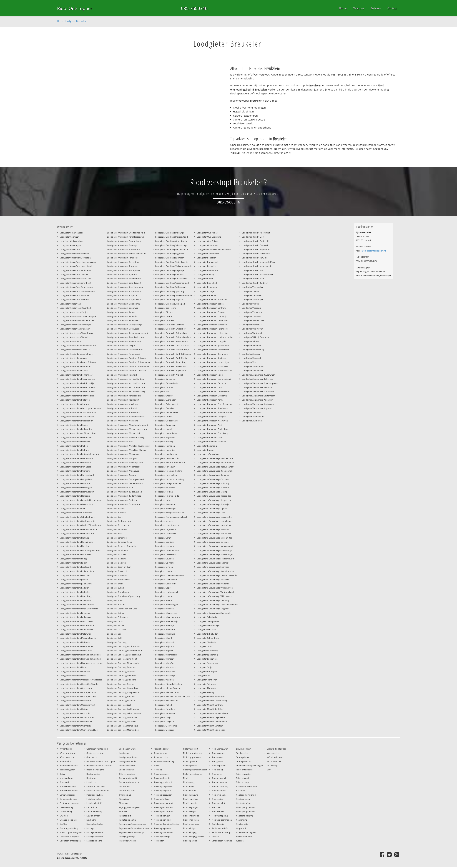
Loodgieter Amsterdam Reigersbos (123, 262)
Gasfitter (63, 824)
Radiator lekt (125, 815)
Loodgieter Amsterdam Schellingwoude (125, 287)
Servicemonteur (243, 748)
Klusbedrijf (91, 819)
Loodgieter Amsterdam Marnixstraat (76, 621)
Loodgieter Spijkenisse (207, 658)
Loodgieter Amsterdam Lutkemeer (75, 617)
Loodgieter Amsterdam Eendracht (75, 483)
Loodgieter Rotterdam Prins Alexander (214, 404)
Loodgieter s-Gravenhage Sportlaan (213, 567)
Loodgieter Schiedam (206, 629)
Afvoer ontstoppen (68, 753)
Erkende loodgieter (68, 819)
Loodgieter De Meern (117, 629)
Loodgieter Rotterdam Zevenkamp (212, 433)
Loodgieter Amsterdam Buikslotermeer (77, 391)
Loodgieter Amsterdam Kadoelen (75, 592)
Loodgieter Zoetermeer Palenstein (257, 399)
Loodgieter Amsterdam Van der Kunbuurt (126, 379)
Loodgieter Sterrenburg (207, 663)
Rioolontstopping (220, 786)
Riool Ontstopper (74, 8)
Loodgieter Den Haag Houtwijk (121, 696)
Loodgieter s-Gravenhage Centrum (212, 479)
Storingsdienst (242, 757)
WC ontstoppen (274, 761)
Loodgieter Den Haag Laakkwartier (123, 709)
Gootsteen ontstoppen (70, 840)
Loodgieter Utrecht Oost (253, 236)
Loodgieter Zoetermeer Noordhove (258, 391)
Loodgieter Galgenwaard (166, 404)
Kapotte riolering (94, 811)
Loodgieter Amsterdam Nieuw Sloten (77, 646)
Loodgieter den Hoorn (165, 307)
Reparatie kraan (161, 753)
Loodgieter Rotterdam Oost (209, 387)
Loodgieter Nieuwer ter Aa (167, 692)
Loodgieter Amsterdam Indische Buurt (77, 571)
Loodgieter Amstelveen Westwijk (75, 337)
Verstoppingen (243, 799)
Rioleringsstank (190, 761)
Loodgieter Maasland (165, 629)
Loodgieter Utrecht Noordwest (256, 232)
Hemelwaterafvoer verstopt (99, 765)
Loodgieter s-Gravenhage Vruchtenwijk (215, 587)
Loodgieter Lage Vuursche (167, 525)
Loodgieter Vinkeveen (252, 295)
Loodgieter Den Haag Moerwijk (169, 232)
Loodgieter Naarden (164, 679)
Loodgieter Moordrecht (166, 667)
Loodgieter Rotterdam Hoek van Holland (215, 337)
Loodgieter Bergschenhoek (119, 542)
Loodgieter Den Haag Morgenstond (171, 236)
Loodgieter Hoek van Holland (168, 470)
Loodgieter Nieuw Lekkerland (168, 684)
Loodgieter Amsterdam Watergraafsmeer (125, 416)
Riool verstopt (218, 753)
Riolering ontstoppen (163, 811)
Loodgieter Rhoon (205, 278)
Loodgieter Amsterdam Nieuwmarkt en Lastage (81, 663)
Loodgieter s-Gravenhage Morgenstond (215, 546)
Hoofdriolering (93, 774)
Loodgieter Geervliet (164, 408)
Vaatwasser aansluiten (246, 786)
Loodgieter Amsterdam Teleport (121, 345)
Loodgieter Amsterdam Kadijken (74, 587)
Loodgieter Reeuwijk (206, 266)
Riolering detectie (162, 778)
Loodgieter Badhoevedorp (119, 521)
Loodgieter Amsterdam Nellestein (75, 642)
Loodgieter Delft (114, 638)
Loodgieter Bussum (116, 604)
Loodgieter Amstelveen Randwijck (75, 324)
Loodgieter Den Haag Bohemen (121, 667)
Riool (185, 778)
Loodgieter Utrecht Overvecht (255, 245)
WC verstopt (272, 765)
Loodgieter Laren (163, 537)
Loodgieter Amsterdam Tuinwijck (122, 374)
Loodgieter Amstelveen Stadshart (75, 328)
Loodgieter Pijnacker (206, 257)
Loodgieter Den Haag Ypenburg (169, 291)
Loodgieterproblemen (129, 757)
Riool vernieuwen (220, 748)
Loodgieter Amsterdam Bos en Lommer (78, 379)
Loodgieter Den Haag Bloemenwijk (123, 663)
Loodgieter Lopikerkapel (166, 592)
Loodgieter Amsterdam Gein (73, 508)
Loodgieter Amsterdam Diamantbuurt (77, 458)
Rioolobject (217, 774)
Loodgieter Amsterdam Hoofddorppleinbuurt (80, 550)
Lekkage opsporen (94, 836)
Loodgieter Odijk (163, 717)
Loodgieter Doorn (163, 316)
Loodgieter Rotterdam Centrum (211, 307)
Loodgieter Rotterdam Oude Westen (213, 391)
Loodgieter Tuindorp (206, 684)
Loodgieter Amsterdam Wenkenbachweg (125, 437)
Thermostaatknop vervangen (249, 765)
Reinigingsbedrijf (127, 836)
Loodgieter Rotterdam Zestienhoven (213, 429)
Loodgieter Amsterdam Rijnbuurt (122, 274)
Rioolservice (217, 799)
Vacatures (240, 790)
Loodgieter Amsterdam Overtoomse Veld (126, 232)
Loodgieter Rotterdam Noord (210, 374)
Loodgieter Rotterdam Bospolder (212, 299)
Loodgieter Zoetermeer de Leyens (257, 379)
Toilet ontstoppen (244, 769)
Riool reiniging (190, 832)
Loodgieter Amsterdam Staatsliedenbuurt (126, 337)
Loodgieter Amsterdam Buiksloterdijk (77, 383)
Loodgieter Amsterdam (70, 341)
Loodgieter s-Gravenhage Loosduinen (214, 525)
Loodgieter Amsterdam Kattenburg (76, 596)
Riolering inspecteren (163, 786)
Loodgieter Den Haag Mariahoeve (122, 725)
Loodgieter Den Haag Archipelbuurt (123, 646)
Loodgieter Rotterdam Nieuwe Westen (214, 370)
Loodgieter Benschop (117, 537)
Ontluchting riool (127, 790)
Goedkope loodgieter (69, 836)
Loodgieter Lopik (163, 587)
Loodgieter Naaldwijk (165, 675)
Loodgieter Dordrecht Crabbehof (170, 328)
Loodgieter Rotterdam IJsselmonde (213, 345)
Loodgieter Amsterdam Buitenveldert (77, 395)
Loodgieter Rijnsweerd (207, 287)
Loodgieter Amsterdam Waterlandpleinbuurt (127, 425)
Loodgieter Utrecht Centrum (210, 704)
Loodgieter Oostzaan (165, 729)
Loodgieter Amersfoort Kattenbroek (76, 266)
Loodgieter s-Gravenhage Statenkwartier (215, 571)
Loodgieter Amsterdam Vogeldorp (122, 404)
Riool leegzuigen (190, 807)
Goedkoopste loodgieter (71, 832)
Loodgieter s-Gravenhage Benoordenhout (216, 462)
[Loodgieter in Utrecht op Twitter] (390, 854)
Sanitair (215, 836)
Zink (269, 769)
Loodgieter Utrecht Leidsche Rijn (212, 721)
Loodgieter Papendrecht (208, 253)
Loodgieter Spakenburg (207, 654)
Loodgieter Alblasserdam (71, 241)
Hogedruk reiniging (95, 769)
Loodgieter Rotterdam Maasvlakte (212, 366)
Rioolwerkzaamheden (222, 819)
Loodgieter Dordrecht (165, 320)
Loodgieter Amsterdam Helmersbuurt (77, 533)
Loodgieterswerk (126, 769)
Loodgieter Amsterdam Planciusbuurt (124, 241)
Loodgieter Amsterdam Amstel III (75, 349)
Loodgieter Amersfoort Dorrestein (75, 257)
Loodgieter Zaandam (251, 354)
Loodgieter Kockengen (165, 508)
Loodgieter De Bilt (115, 621)
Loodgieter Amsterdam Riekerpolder (123, 270)
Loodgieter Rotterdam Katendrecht (213, 349)
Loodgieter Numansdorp (166, 713)
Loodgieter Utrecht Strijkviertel (256, 253)
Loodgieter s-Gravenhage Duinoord (213, 487)
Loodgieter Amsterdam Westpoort (122, 458)
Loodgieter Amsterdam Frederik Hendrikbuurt (81, 500)
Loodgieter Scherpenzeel (208, 621)
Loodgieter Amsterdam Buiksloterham (77, 387)
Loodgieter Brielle (115, 583)
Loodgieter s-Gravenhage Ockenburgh (214, 550)
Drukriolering (66, 811)
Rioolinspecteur (219, 765)
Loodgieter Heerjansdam (166, 454)
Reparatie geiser (161, 748)
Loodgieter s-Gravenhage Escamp (212, 491)
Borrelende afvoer (68, 786)
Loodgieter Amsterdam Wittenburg (123, 470)
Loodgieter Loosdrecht (165, 583)
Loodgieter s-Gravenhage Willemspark (214, 596)
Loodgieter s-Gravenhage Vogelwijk (213, 579)
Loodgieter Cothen (115, 613)
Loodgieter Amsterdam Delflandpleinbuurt (79, 454)
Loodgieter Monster (164, 658)
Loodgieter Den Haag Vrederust (169, 274)
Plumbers (123, 803)
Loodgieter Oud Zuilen (207, 241)
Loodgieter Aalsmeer (69, 236)
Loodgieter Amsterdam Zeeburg (121, 475)
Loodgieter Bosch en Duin (119, 567)
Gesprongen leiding (69, 828)
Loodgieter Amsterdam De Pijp (74, 445)
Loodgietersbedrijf (127, 761)
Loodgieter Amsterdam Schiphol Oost (124, 299)
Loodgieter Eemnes (164, 387)
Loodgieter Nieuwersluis (166, 700)
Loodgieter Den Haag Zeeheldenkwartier (173, 295)
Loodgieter (124, 753)
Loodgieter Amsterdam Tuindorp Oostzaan (126, 370)
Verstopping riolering (246, 794)
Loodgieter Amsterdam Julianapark (76, 583)
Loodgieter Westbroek (252, 333)
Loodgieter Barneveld (117, 529)
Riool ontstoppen (191, 824)
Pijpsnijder (124, 799)
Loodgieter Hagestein (165, 437)
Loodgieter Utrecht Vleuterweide (257, 266)
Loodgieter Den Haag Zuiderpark (170, 303)
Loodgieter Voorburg (251, 307)
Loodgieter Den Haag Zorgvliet (169, 299)
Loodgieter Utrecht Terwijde (254, 257)
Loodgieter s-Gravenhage (208, 454)
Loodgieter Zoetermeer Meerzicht (257, 387)
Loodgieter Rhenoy (205, 274)
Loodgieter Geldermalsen (167, 412)
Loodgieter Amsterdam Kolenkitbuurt (77, 604)
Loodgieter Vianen (250, 291)
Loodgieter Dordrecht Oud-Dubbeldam (173, 354)
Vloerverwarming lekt (246, 832)
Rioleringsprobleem (192, 757)
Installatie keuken (94, 794)
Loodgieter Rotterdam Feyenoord (212, 328)
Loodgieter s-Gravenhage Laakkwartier (214, 517)
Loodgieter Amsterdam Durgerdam (76, 479)
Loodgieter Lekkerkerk (165, 554)
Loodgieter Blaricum (116, 558)
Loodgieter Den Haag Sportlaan (169, 257)
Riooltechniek (218, 811)
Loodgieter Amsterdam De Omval (75, 441)
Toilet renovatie (243, 774)
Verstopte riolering (244, 815)
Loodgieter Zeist (249, 362)
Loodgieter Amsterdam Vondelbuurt (123, 412)
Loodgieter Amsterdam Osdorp (74, 709)
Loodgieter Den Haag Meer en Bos (123, 729)
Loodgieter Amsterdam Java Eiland (75, 575)
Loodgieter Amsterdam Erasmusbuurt (77, 491)
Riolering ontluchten (163, 807)
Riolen (157, 765)
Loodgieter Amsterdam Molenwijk (75, 633)
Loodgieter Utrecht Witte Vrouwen (257, 274)
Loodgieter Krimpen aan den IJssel (171, 517)
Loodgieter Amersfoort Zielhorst (74, 299)
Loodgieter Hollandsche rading (169, 479)
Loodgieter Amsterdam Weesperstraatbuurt (127, 429)
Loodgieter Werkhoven (252, 328)
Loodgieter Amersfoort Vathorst (74, 295)
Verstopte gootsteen (245, 807)
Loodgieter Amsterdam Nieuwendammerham (80, 658)
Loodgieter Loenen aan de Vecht (170, 575)
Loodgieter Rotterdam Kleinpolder (212, 354)
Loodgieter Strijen (205, 667)
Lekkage (90, 828)
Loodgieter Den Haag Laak (119, 704)
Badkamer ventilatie (69, 765)
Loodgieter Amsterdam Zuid (120, 487)
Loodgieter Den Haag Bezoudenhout (124, 654)
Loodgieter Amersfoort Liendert (74, 274)
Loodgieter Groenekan (165, 425)
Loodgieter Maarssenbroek (167, 617)
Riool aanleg (189, 782)
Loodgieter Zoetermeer (252, 370)
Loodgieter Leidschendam (167, 550)
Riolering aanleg (161, 774)
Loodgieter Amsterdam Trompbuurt (123, 354)
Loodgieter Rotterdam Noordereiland (214, 379)
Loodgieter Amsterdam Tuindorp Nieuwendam (128, 366)
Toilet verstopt (242, 782)
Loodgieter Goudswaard (166, 420)
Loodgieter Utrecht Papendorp (256, 249)
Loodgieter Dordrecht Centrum (169, 324)
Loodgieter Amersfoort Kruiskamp (75, 270)
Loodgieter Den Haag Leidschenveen (124, 713)
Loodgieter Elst (162, 391)
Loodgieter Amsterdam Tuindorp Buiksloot (126, 358)
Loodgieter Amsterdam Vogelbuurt (123, 399)
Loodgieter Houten (164, 491)
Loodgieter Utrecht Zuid (253, 278)
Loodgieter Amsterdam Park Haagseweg (125, 236)
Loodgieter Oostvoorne (166, 725)
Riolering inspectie (162, 790)
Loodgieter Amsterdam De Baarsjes (76, 429)
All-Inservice (65, 761)
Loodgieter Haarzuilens (166, 433)
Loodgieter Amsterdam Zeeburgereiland (125, 479)
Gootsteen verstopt (95, 753)
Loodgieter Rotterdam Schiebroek (212, 408)
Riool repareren (190, 840)
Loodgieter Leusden (164, 558)
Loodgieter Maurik (163, 638)
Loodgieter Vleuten (251, 303)
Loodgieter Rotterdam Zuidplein (211, 441)
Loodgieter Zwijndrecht (252, 420)
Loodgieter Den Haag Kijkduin (121, 700)
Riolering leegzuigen (163, 794)
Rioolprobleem (218, 794)
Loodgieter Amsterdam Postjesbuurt (123, 249)
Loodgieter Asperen (116, 508)
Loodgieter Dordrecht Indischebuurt (172, 341)
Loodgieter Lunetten (164, 596)
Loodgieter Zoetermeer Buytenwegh (258, 374)
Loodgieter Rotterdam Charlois (211, 312)
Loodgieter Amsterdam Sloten (121, 312)
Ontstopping (125, 794)
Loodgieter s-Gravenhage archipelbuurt (215, 458)
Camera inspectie (67, 794)
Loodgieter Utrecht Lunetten (210, 725)
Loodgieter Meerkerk (164, 642)
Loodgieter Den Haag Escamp (120, 684)
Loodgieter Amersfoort (70, 249)
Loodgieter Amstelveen (70, 303)
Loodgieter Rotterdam (207, 295)
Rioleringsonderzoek (192, 753)
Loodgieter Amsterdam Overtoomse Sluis (78, 729)
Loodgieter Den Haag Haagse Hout (123, 692)
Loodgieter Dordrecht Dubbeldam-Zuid (173, 337)
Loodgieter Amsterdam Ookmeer (75, 671)
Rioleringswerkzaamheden (195, 769)
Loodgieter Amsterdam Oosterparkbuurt (78, 692)
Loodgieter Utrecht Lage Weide (211, 717)
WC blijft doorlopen (276, 757)
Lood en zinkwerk (127, 748)
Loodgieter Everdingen (165, 399)
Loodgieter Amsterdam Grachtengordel (78, 521)
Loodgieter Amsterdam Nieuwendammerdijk (80, 654)
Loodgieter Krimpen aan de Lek (169, 512)
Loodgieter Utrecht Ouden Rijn (256, 241)
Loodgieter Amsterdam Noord (73, 667)
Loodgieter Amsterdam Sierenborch (123, 303)
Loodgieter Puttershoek (208, 262)
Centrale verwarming (69, 803)
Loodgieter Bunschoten (118, 592)
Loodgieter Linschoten (165, 571)
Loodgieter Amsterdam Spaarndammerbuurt (127, 333)
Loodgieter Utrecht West (253, 270)
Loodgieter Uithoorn (206, 688)
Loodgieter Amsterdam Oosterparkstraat (78, 696)
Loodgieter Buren (115, 600)
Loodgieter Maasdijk (164, 625)
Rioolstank (217, 807)
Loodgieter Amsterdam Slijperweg (122, 307)
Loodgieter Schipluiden (207, 633)
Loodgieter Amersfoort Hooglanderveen (78, 262)
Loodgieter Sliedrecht (206, 642)
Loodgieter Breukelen (75, 21)
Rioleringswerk (190, 765)
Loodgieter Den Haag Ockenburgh (171, 241)
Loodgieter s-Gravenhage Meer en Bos (214, 537)
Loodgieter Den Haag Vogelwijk (169, 270)
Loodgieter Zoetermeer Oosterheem (258, 395)
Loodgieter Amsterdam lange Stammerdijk (79, 608)
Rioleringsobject (190, 748)
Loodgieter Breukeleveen (118, 579)
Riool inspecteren (191, 799)
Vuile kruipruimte (244, 836)
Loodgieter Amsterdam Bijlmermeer (76, 374)
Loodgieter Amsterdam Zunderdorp (123, 504)
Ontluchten (124, 786)
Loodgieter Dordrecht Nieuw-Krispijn (172, 349)
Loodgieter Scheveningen (208, 625)
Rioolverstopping (220, 815)
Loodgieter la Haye (164, 521)
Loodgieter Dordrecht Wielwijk (169, 374)
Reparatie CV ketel (127, 840)
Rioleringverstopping (192, 774)
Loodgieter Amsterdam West (120, 441)
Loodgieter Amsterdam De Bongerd (76, 437)
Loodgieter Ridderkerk (207, 283)
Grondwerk (91, 757)
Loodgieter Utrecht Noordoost (211, 729)
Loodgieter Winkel (250, 341)
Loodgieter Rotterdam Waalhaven (212, 420)
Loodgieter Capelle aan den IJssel (122, 608)
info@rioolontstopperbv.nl (373, 250)
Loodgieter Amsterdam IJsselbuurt (75, 567)
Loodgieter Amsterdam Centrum (74, 404)
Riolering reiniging (162, 819)
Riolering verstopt (162, 836)
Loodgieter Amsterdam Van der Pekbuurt (126, 383)
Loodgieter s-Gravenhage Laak (211, 512)
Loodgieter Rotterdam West (209, 425)
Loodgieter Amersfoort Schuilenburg (76, 287)
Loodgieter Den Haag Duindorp (121, 675)
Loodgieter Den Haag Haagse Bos (122, 688)
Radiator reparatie (127, 819)
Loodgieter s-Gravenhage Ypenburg (213, 600)
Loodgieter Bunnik (115, 587)
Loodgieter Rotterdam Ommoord (212, 383)
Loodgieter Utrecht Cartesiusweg (212, 700)
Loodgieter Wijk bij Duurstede (255, 337)
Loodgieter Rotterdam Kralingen (211, 358)
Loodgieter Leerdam (164, 542)
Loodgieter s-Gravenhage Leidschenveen (215, 521)
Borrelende (65, 782)
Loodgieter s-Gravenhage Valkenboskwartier (217, 575)
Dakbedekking (66, 807)
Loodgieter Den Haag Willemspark (171, 287)
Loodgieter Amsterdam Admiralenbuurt (78, 345)
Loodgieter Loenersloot (166, 579)
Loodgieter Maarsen (164, 608)
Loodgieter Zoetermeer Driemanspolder (260, 383)
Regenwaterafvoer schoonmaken (134, 828)
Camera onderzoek (68, 799)
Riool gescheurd (190, 794)
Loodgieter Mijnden (164, 650)
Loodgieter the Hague (207, 671)
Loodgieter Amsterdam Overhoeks (75, 725)
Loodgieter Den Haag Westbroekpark (172, 283)
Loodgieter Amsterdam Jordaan (74, 579)
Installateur (91, 782)
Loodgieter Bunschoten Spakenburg (123, 596)
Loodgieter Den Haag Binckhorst (122, 658)
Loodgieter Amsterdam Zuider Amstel (124, 495)
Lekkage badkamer (95, 832)
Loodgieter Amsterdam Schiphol (122, 295)
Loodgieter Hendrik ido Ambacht (170, 462)
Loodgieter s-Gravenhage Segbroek (213, 562)
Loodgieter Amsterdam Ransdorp (122, 257)
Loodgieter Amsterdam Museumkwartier (78, 638)
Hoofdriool (91, 778)
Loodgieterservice (127, 765)
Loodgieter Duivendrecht (166, 383)
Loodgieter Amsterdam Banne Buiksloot (78, 362)
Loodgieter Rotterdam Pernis (210, 399)
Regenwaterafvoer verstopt (131, 832)
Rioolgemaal (217, 761)
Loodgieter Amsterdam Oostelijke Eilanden (79, 684)
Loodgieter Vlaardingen (252, 299)
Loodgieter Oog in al (164, 721)
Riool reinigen (189, 828)
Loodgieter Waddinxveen (253, 320)
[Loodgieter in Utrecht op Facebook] (382, 854)
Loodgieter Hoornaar (165, 487)
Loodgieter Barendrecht (118, 525)
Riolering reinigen (162, 815)
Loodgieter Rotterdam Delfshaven (212, 320)
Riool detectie (189, 790)
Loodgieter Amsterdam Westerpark (123, 454)
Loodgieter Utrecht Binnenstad (211, 696)
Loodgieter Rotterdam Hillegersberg (213, 333)
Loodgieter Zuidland (251, 412)
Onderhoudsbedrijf (128, 778)
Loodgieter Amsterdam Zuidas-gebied (124, 491)
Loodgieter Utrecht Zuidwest (255, 283)
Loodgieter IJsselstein (165, 504)
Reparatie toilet (161, 757)
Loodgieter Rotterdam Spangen (211, 416)
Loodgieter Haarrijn (164, 429)
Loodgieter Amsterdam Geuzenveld (76, 512)
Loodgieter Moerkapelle (166, 654)
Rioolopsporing (219, 790)
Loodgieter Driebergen (165, 379)
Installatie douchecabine (97, 790)
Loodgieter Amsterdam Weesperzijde (124, 433)
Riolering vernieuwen (163, 832)
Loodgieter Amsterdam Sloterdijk (122, 316)
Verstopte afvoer (244, 803)
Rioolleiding (217, 769)
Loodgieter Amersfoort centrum (74, 253)
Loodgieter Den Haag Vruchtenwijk (171, 278)
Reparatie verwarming (164, 761)
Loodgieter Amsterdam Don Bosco (75, 466)
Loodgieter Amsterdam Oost (73, 675)
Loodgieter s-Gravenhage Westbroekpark (215, 592)
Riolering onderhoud (163, 803)
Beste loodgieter (67, 769)
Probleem (123, 811)
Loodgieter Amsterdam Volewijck (122, 408)
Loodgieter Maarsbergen (166, 604)
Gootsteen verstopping (97, 748)
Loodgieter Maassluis (165, 633)
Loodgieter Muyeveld (165, 671)
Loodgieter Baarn (115, 517)
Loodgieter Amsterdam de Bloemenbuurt (78, 433)
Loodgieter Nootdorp (165, 709)
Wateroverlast (273, 753)
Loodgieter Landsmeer (165, 533)
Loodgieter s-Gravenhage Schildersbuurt (215, 558)
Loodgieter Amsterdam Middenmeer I (77, 629)
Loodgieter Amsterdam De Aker (74, 425)
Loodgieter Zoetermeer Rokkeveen (258, 404)
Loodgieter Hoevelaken (166, 475)
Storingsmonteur (244, 761)
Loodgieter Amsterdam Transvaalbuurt (124, 349)
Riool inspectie (190, 803)
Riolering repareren (162, 828)
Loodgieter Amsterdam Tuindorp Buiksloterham (129, 362)
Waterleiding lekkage (276, 748)
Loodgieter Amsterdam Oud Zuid (75, 713)
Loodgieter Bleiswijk (116, 562)
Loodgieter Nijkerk (163, 704)
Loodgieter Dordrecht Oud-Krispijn (171, 358)
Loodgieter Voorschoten (253, 312)
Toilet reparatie (243, 778)
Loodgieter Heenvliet (165, 450)
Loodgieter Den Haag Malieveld (121, 721)
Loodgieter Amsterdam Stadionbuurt (124, 341)
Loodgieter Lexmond (165, 562)
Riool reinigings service (193, 836)
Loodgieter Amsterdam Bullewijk (75, 399)
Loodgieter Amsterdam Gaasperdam (76, 504)
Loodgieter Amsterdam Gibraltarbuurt (77, 517)
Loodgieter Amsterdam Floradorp (75, 495)
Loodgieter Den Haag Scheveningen (171, 245)
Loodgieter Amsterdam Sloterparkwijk (124, 324)
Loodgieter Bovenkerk (117, 571)
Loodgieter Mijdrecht (165, 646)
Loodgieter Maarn (163, 600)
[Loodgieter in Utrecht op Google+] (397, 854)
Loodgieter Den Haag (117, 642)
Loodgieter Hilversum (165, 466)
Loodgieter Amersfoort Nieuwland (75, 278)
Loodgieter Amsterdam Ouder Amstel (77, 717)
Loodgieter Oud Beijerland (209, 236)
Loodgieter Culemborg (117, 617)
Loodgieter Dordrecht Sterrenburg (171, 362)
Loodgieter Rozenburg (207, 445)
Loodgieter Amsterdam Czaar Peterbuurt (78, 412)
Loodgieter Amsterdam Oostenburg (76, 688)
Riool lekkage (189, 811)
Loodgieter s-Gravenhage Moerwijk (213, 542)
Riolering (158, 769)
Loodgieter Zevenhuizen (253, 366)
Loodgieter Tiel (203, 675)
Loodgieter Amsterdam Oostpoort (75, 700)
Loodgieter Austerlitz (116, 512)
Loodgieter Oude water (207, 245)
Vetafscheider (242, 824)
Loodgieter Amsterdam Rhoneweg (123, 266)
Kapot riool (91, 807)
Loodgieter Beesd (115, 533)
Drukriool (64, 815)
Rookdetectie (218, 824)
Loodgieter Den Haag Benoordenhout (124, 650)
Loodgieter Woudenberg (253, 349)
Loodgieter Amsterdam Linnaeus (75, 613)
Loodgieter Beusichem (117, 550)
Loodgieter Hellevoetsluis (167, 458)
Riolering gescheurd (163, 782)
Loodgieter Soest (204, 646)
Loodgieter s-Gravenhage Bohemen (213, 475)
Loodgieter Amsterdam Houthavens (76, 554)
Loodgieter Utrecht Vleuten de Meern (259, 262)
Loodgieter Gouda (163, 416)
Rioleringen (159, 840)
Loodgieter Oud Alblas (207, 232)
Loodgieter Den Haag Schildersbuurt (172, 249)
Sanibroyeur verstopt (221, 832)
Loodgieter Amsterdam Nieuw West (76, 650)
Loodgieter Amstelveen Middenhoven (77, 320)
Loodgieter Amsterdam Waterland (122, 420)
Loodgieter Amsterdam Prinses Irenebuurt (126, 253)
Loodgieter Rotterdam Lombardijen (213, 362)
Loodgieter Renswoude (207, 270)
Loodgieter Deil (114, 633)
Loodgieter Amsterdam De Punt (74, 450)
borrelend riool (67, 778)
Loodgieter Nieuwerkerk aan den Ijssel (172, 696)
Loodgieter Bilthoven (117, 554)
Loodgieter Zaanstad (251, 358)
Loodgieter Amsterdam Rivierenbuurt (124, 278)
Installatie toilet (93, 799)
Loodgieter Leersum (164, 546)
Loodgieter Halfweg (164, 441)
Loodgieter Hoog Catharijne (168, 483)
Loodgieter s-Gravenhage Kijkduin (212, 508)
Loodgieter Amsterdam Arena (73, 358)
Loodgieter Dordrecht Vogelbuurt (170, 370)
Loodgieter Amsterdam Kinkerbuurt (76, 600)
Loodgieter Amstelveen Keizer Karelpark (78, 316)
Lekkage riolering (94, 840)
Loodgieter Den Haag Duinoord (121, 679)
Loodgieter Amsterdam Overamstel (76, 721)
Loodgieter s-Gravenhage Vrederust (213, 583)
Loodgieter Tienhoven (207, 679)
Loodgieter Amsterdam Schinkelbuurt (124, 291)
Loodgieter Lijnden (164, 567)
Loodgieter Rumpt (205, 450)
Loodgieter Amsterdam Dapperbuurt (76, 420)
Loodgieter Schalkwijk (207, 617)
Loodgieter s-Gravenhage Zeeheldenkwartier (217, 604)
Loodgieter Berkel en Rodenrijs (121, 546)
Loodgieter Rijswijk (205, 291)
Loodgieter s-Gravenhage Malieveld (213, 529)
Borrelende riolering (69, 790)
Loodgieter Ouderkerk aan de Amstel (214, 249)
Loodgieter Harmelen (165, 445)
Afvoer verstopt (67, 757)
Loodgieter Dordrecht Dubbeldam (171, 333)
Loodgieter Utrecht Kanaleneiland (212, 713)
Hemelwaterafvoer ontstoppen (100, 761)
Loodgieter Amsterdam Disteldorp (75, 462)
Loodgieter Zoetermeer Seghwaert (257, 408)
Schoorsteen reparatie (222, 840)
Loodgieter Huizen (163, 500)
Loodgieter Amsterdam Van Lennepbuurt (126, 387)
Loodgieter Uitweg (205, 692)
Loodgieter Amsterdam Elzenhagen (76, 487)
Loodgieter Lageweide (165, 529)
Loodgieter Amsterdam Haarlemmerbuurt (79, 529)
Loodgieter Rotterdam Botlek (210, 303)
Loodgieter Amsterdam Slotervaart (123, 328)
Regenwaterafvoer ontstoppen (133, 824)
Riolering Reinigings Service (166, 824)
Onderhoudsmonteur (129, 782)
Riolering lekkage (161, 799)
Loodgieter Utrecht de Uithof (210, 709)
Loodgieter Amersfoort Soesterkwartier (77, 291)
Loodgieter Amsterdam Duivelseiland (77, 475)
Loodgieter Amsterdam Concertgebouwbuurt (80, 408)
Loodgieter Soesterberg (207, 650)
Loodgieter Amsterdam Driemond (75, 470)
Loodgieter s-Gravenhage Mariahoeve (214, 533)
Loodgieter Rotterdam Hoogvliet (212, 341)
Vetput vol (241, 828)
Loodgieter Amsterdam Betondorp (75, 366)
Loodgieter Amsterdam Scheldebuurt (124, 283)
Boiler (62, 774)
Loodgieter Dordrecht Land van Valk (172, 345)
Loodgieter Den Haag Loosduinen (122, 717)
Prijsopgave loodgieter (129, 807)
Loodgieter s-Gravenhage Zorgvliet (212, 608)
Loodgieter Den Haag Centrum (121, 671)
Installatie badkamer (95, 786)
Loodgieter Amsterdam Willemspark (123, 466)
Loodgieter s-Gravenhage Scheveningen (215, 554)
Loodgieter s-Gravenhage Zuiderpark (213, 613)
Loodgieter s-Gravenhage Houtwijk (213, 504)
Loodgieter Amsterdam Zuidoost (122, 500)
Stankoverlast (242, 753)
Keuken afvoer (93, 815)
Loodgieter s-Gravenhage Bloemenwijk (214, 470)
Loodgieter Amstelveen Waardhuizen (77, 333)
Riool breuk (188, 786)
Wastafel (240, 840)
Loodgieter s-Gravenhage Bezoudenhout (215, 466)
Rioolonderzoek (219, 778)
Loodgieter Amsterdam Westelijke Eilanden (127, 450)
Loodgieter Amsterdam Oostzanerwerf (77, 704)
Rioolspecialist (218, 803)
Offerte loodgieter (127, 774)
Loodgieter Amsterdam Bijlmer (74, 370)
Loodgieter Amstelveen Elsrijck (74, 312)
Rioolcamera (217, 757)
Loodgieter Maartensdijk (166, 621)
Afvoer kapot (66, 748)
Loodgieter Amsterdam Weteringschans (125, 462)
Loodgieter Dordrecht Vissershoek (171, 366)
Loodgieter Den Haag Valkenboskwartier (173, 266)
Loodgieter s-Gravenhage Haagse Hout (214, 500)
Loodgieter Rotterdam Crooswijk (212, 316)
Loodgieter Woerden (251, 345)
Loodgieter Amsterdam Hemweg (74, 537)
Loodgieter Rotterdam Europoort (212, 324)
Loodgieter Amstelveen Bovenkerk (75, 307)
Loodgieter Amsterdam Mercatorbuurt (77, 625)
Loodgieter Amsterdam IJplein (73, 562)
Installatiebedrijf (93, 803)
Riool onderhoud (191, 815)
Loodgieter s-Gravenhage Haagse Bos (214, 495)
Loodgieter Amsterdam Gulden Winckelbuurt (80, 525)
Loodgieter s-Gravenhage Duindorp (213, 483)
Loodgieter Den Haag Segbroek (169, 253)
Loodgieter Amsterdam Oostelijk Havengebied (81, 679)
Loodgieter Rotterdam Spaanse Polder (214, 412)
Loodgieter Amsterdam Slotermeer (123, 320)
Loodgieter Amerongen (70, 245)
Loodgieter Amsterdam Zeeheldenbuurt (125, 483)
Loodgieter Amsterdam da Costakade (77, 416)
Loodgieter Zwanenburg (253, 416)
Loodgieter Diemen (164, 312)
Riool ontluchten (191, 819)
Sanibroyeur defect (220, 828)
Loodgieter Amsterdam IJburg (73, 558)
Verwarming (241, 819)
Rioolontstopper (219, 782)
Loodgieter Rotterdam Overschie (212, 395)
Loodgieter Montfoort (165, 663)
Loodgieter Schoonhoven (208, 638)
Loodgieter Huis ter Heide (167, 495)
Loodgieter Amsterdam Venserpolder (124, 395)
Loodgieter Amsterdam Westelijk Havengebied (128, 445)
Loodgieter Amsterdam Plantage (122, 245)
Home (60, 21)
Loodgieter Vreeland (251, 316)
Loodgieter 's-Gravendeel (71, 232)
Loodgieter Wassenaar (252, 324)
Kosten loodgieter (94, 824)
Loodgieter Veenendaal (252, 287)
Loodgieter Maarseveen (166, 613)
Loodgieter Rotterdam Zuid (209, 437)
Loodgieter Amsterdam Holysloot (75, 546)
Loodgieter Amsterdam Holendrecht (76, 542)
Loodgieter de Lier (115, 625)
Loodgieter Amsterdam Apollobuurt (76, 354)
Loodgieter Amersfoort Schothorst (75, 283)
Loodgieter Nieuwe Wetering (168, 688)
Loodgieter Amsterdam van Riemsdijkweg (126, 391)
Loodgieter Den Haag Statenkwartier (172, 262)
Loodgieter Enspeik (164, 395)
